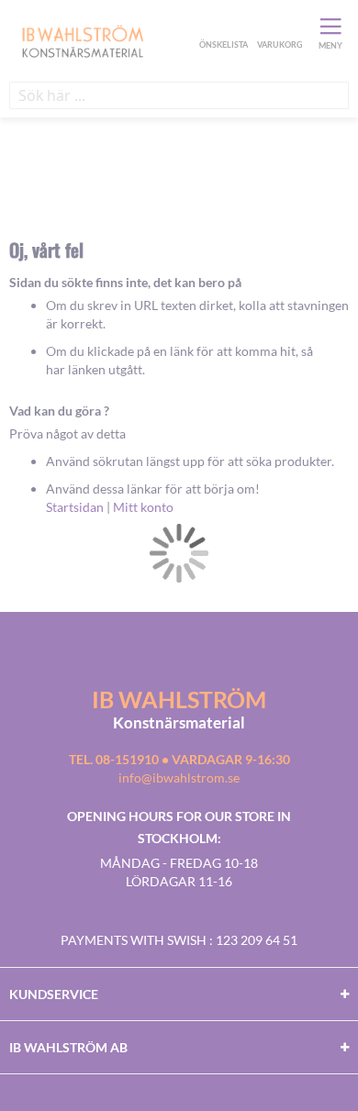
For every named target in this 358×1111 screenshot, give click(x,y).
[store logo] (102, 40)
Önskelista (221, 26)
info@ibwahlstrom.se (179, 777)
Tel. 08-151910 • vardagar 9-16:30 (179, 759)
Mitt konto (143, 507)
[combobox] (179, 95)
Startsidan (75, 507)
